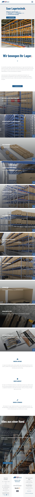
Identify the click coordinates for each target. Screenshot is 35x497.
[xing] (6, 494)
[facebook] (3, 494)
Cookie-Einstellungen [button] (29, 493)
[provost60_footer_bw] (17, 490)
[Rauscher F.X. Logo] (17, 487)
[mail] (8, 494)
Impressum (29, 491)
